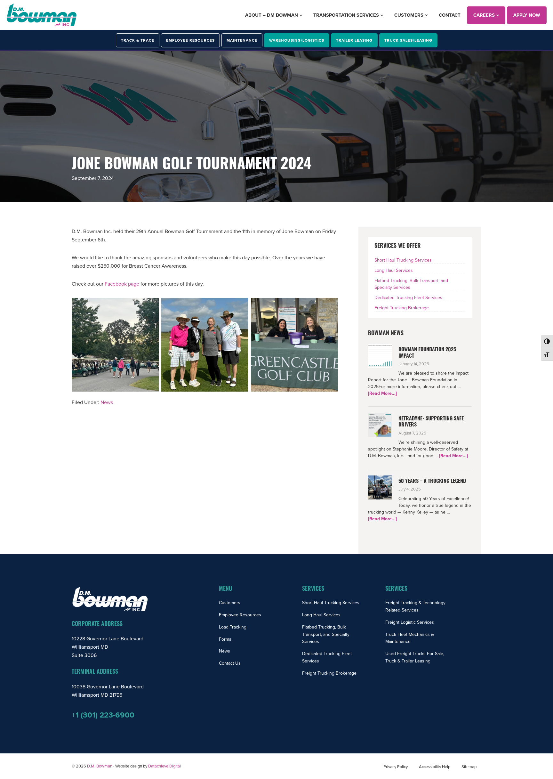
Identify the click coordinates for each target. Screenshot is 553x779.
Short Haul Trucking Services (403, 260)
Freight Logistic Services (409, 622)
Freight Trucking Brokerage (401, 308)
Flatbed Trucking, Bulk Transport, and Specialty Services (325, 634)
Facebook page (122, 284)
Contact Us (230, 663)
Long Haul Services (393, 270)
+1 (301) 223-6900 (103, 715)
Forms (225, 639)
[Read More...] (382, 393)
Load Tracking (232, 627)
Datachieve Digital (164, 766)
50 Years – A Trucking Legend (432, 481)
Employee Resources (240, 615)
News (106, 402)
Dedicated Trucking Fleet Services (408, 297)
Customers (229, 602)
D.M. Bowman (99, 766)
